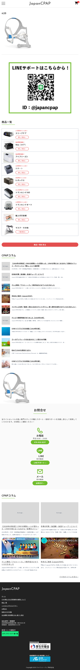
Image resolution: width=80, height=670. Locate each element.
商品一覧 (4, 602)
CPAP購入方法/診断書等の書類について (14, 599)
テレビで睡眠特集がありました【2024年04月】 (28, 318)
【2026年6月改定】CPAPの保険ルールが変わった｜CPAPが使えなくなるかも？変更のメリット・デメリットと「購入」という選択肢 (20, 529)
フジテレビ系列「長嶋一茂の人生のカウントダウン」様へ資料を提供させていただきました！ (44, 307)
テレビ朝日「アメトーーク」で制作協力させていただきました (33, 285)
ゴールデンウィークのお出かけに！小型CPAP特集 (29, 339)
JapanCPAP (40, 4)
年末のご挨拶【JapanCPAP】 (22, 296)
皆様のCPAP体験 (7, 612)
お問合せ (4, 609)
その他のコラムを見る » (68, 576)
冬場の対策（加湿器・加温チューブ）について (28, 274)
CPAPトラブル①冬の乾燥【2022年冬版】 (26, 361)
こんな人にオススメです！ (10, 606)
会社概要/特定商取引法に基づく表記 (13, 615)
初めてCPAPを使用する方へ (21, 350)
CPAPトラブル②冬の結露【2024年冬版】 (26, 328)
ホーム (4, 596)
